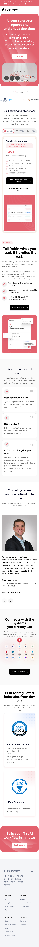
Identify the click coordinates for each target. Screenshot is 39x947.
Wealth (22, 899)
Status (7, 910)
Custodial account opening (20, 163)
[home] (9, 9)
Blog (6, 928)
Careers (23, 921)
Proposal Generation (17, 173)
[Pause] (6, 78)
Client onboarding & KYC (19, 161)
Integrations (9, 906)
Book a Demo (19, 56)
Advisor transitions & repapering (17, 169)
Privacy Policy (10, 935)
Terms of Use (9, 932)
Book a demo (19, 845)
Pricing (7, 899)
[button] (35, 10)
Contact (23, 925)
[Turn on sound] (19, 72)
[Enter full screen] (17, 78)
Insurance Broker (26, 906)
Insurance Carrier (26, 903)
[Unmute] (12, 78)
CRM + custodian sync (18, 166)
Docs (7, 921)
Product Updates (11, 925)
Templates (9, 903)
